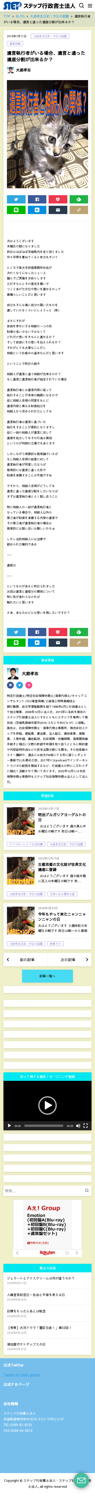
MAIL (58, 210)
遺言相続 (15, 43)
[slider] (43, 1126)
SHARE (37, 199)
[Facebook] (10, 685)
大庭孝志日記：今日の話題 (50, 36)
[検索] (88, 1191)
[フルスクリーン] (85, 1125)
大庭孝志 (23, 69)
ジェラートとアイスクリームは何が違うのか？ (41, 1278)
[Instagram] (28, 685)
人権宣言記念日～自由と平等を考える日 (36, 1294)
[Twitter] (19, 685)
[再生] (9, 1125)
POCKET (58, 199)
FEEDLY (79, 199)
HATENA (37, 210)
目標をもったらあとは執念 (26, 1311)
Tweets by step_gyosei (21, 1374)
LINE (16, 210)
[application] (47, 1105)
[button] (47, 1105)
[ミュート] (78, 1125)
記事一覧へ (47, 976)
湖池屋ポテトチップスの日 (26, 1344)
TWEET (16, 199)
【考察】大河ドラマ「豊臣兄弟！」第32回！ (39, 1327)
